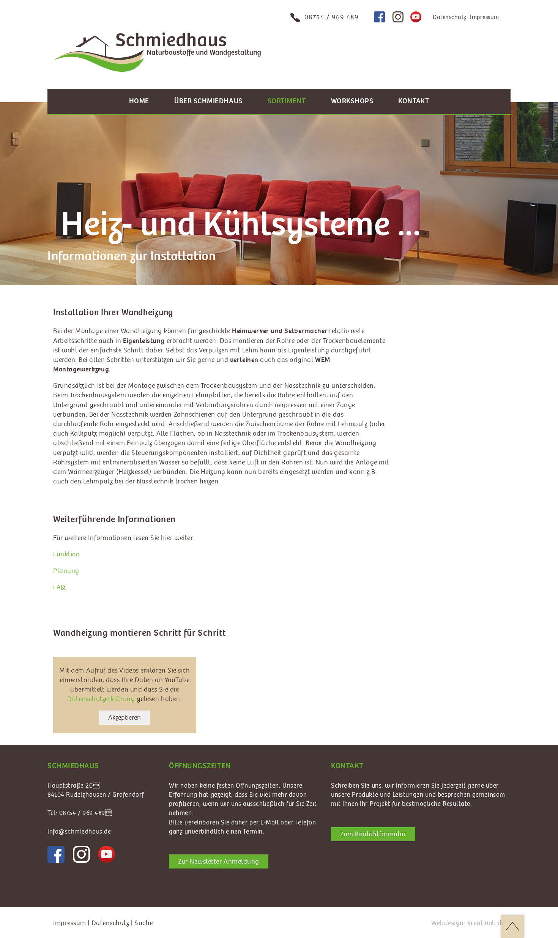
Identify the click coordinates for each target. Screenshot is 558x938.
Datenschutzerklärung (101, 699)
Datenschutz (449, 17)
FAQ (59, 587)
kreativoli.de (486, 923)
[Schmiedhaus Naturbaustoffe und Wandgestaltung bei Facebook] (379, 16)
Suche (143, 923)
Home (139, 101)
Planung (66, 571)
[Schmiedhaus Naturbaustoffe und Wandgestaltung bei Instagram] (398, 16)
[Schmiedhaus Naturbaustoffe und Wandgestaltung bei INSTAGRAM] (81, 854)
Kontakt (413, 101)
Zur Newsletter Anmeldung (218, 861)
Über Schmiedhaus (208, 101)
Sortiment (287, 101)
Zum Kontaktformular (373, 834)
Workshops (352, 101)
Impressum (484, 17)
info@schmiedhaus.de (79, 831)
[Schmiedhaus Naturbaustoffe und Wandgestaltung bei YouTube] (415, 16)
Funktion (66, 554)
